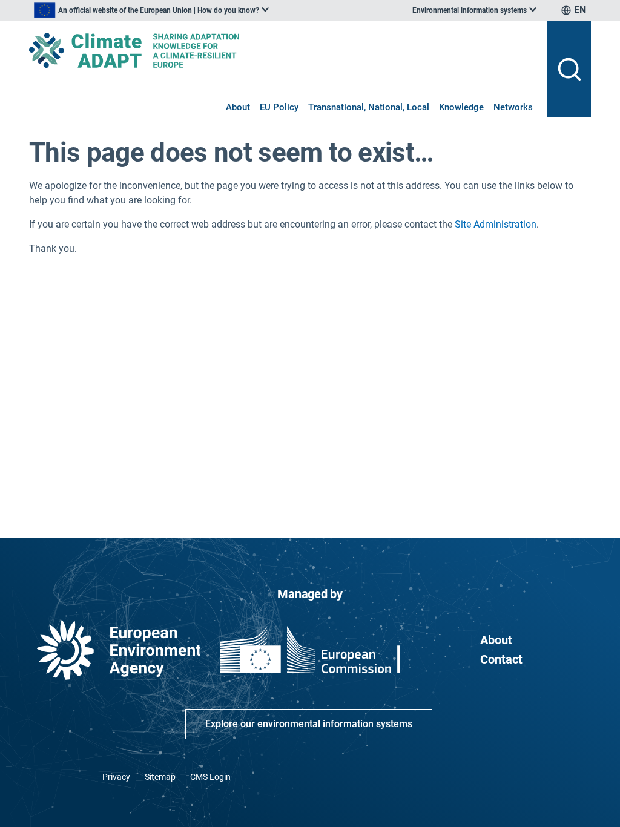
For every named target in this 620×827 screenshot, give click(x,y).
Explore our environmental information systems (308, 724)
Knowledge (461, 107)
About (238, 107)
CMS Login (210, 777)
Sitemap (160, 777)
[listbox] (151, 10)
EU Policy (279, 107)
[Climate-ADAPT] (283, 50)
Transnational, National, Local (368, 107)
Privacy (116, 777)
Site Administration (495, 224)
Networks (513, 107)
